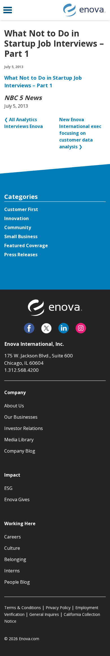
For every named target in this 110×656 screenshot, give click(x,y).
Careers (12, 537)
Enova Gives (17, 499)
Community (17, 227)
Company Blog (19, 451)
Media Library (19, 439)
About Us (14, 406)
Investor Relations (23, 428)
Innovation (16, 218)
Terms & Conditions (22, 607)
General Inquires (44, 614)
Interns (12, 571)
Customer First (21, 209)
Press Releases (21, 254)
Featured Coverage (26, 245)
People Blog (17, 582)
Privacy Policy (58, 607)
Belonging (15, 559)
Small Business (21, 236)
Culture (12, 548)
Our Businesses (21, 417)
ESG (8, 488)
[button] (7, 10)
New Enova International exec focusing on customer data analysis (80, 133)
